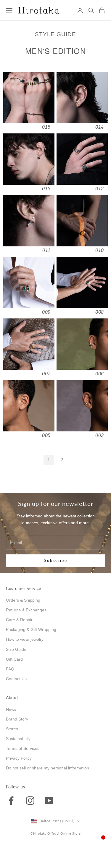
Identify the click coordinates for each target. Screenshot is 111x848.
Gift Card (14, 659)
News (11, 709)
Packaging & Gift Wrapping (31, 629)
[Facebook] (11, 800)
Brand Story (17, 719)
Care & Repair (19, 619)
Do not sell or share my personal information (47, 768)
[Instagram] (30, 800)
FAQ (10, 669)
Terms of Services (22, 748)
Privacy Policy (19, 758)
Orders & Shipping (23, 600)
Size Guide (16, 649)
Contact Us (16, 678)
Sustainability (18, 738)
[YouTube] (49, 800)
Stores (12, 728)
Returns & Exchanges (26, 610)
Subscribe (55, 560)
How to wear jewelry (25, 639)
